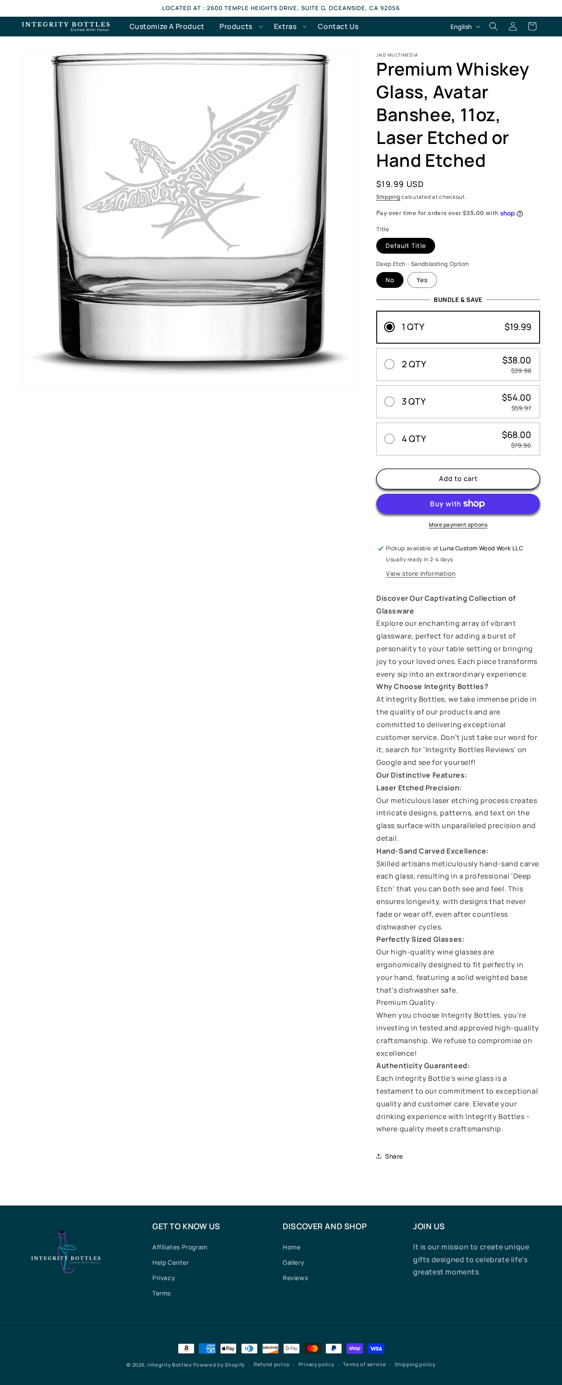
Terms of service (364, 1364)
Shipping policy (415, 1364)
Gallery (293, 1262)
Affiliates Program (180, 1247)
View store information (420, 573)
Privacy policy (317, 1364)
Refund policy (272, 1364)
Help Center (170, 1262)
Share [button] (394, 1156)
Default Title (405, 245)
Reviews (295, 1278)
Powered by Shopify (219, 1364)
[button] (239, 26)
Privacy (163, 1278)
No (389, 280)
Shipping (388, 197)
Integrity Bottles (170, 1364)
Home (291, 1247)
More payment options (458, 524)
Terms (161, 1293)
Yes (422, 280)
